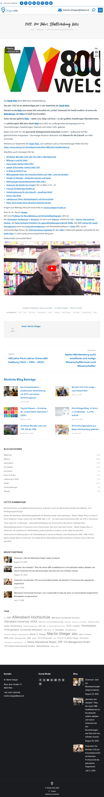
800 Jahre (32, 312)
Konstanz (35, 219)
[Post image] (11, 391)
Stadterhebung (86, 312)
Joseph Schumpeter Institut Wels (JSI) (23, 167)
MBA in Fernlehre (85, 634)
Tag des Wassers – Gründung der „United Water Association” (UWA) (34, 412)
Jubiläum (57, 312)
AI (5, 618)
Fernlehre (76, 626)
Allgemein (9, 48)
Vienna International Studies (42, 642)
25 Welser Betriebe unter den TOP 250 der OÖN (33, 427)
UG (25, 642)
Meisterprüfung (20, 638)
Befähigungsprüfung (30, 626)
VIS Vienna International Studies (19, 646)
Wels (19, 110)
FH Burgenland (11, 630)
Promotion (84, 638)
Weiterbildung (42, 646)
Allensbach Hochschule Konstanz (65, 618)
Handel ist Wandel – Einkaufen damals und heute (28, 178)
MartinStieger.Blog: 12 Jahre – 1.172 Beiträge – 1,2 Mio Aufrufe (85, 412)
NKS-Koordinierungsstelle (41, 230)
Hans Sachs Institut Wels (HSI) (20, 164)
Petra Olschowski (45, 638)
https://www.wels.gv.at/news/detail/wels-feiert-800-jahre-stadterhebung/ (37, 147)
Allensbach (12, 219)
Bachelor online (93, 622)
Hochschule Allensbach (31, 630)
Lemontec (55, 794)
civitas (50, 312)
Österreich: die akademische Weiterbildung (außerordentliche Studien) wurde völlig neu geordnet (43, 530)
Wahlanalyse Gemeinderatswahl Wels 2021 (26, 181)
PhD (54, 638)
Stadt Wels (12, 100)
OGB (70, 223)
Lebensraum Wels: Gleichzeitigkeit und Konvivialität (29, 199)
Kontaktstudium (70, 630)
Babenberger (9, 114)
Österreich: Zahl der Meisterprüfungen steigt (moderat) (37, 558)
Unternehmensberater (35, 226)
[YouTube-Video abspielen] (52, 268)
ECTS (68, 626)
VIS (72, 219)
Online (34, 638)
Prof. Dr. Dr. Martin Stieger (68, 638)
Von (61, 308)
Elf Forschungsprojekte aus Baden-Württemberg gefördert (85, 427)
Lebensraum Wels (12, 52)
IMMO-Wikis (47, 630)
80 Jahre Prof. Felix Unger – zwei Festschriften (84, 389)
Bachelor (68, 622)
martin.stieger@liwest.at (76, 10)
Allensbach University (16, 621)
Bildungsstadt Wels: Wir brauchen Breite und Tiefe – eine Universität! (37, 174)
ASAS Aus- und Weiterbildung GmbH (50, 622)
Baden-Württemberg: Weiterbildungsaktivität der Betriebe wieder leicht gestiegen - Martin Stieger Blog (46, 515)
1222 (19, 312)
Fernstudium (88, 625)
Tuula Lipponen (10, 523)
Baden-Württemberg (13, 626)
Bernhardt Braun (10, 508)
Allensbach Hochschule (31, 617)
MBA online (9, 638)
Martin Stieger (66, 312)
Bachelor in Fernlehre (79, 622)
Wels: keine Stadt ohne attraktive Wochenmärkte (28, 202)
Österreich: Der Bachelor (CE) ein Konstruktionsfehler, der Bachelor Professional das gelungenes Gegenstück (54, 582)
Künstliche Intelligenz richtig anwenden (16, 634)
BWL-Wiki (42, 626)
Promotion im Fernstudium (13, 642)
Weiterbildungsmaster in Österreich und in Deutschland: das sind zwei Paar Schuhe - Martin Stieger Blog (47, 527)
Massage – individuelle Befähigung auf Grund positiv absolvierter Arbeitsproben (52, 523)
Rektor (55, 219)
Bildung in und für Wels (16, 160)
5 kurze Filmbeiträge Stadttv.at (20, 188)
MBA (75, 634)
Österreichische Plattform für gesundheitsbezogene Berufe (41, 223)
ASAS (33, 621)
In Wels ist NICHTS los (16, 171)
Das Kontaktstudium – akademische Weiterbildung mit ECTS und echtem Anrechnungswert (32, 392)
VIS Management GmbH (77, 642)
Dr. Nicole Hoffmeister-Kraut (56, 626)
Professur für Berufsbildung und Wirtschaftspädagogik (36, 216)
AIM (9, 617)
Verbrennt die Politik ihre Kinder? (21, 185)
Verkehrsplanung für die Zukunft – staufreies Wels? (29, 192)
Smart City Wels (13, 195)
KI (53, 630)
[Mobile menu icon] (100, 10)
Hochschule (23, 219)
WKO (57, 646)
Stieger (24, 212)
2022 (25, 312)
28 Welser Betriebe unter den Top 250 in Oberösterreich (31, 156)
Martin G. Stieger (38, 634)
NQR (61, 230)
